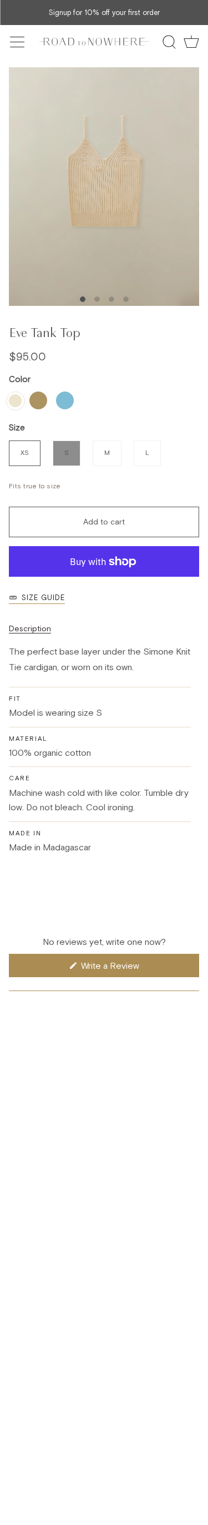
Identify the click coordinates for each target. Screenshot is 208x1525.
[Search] (169, 41)
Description (30, 628)
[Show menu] (18, 41)
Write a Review (125, 968)
